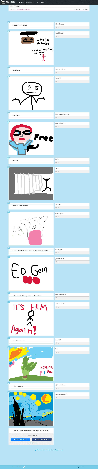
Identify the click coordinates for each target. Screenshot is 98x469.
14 (8, 302)
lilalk (57, 168)
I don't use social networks (31, 443)
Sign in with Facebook (43, 439)
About (42, 2)
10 (8, 211)
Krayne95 (58, 204)
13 (8, 293)
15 (8, 338)
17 (8, 383)
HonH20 (58, 340)
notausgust (59, 249)
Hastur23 (58, 78)
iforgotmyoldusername (62, 114)
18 (8, 392)
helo (56, 349)
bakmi (57, 159)
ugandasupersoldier (61, 394)
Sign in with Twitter (21, 439)
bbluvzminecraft (60, 295)
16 (8, 347)
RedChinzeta (59, 33)
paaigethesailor (60, 123)
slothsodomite (60, 304)
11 (8, 247)
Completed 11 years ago (23, 9)
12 (8, 257)
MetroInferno (59, 24)
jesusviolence (59, 259)
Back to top (82, 467)
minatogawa (59, 213)
